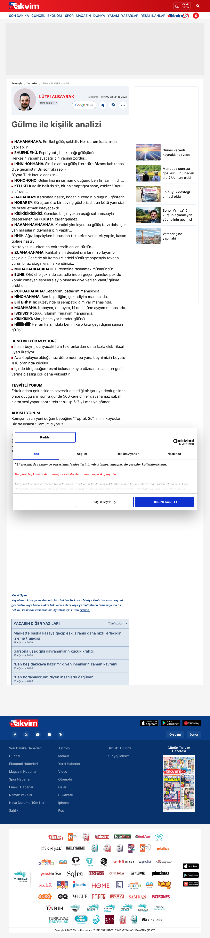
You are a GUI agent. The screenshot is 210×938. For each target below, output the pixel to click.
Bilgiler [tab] (82, 453)
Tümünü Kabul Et (164, 502)
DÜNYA (99, 16)
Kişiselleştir (102, 502)
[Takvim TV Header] (179, 15)
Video (62, 771)
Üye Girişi (175, 734)
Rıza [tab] (36, 453)
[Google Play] (170, 723)
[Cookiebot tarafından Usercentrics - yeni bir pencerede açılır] (176, 442)
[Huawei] (191, 723)
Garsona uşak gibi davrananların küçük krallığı (54, 653)
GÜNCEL (38, 16)
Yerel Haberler (69, 764)
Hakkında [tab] (174, 453)
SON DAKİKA (19, 16)
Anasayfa (16, 83)
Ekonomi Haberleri (23, 764)
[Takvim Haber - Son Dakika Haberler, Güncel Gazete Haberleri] (23, 723)
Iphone (63, 803)
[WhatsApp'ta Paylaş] (113, 105)
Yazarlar (32, 83)
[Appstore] (149, 723)
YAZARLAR (129, 16)
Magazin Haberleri (23, 771)
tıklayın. (85, 610)
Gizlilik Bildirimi (119, 748)
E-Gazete (65, 795)
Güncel (14, 756)
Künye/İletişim (118, 756)
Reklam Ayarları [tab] (128, 453)
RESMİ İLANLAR (153, 16)
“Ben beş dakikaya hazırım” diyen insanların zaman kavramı (65, 666)
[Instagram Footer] (49, 734)
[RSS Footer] (60, 734)
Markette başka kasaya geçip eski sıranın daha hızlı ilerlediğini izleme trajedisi (68, 637)
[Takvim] (23, 6)
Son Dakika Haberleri (25, 748)
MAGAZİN (83, 16)
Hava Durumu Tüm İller (27, 803)
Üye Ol (194, 734)
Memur (63, 756)
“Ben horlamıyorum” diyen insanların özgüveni (54, 679)
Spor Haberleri (20, 779)
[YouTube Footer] (37, 734)
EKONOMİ (55, 16)
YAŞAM (113, 16)
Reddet (45, 437)
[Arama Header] (198, 6)
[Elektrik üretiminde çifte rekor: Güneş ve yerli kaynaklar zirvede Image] (148, 152)
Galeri (62, 787)
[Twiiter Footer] (26, 734)
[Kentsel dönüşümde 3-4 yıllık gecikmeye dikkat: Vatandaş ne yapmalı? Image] (148, 236)
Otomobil (65, 779)
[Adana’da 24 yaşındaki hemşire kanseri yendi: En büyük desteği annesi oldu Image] (148, 194)
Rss (61, 810)
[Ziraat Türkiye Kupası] (196, 16)
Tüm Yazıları (47, 103)
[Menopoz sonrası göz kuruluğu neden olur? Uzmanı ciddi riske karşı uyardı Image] (148, 173)
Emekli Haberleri (21, 787)
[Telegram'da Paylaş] (102, 105)
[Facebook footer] (14, 734)
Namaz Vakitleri (21, 795)
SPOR (69, 16)
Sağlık (13, 810)
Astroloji (64, 748)
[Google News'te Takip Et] (84, 105)
